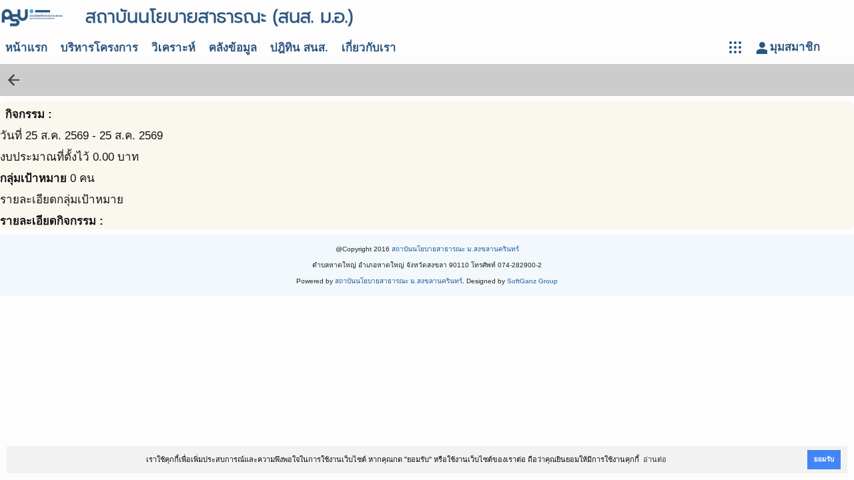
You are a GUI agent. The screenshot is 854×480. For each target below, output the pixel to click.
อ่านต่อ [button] (655, 459)
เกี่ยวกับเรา (369, 47)
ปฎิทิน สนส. (299, 47)
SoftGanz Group (532, 281)
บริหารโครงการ (99, 47)
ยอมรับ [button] (824, 459)
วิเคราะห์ (173, 47)
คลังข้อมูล (233, 47)
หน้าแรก (26, 47)
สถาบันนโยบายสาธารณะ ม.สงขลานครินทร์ (455, 249)
